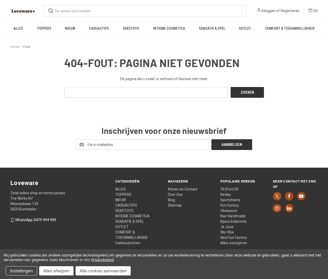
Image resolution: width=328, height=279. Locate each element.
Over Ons (175, 194)
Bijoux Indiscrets (233, 221)
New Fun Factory (233, 237)
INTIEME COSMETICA (169, 28)
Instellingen (21, 271)
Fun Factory (229, 205)
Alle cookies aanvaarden (103, 271)
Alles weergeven (233, 243)
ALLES (18, 28)
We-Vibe (227, 232)
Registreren (290, 11)
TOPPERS (44, 28)
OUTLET (245, 28)
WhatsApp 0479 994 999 (35, 220)
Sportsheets (230, 200)
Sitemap (175, 205)
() (315, 11)
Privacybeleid (102, 259)
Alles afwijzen (56, 271)
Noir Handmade (232, 216)
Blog (171, 200)
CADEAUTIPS (99, 28)
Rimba (225, 194)
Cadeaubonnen (127, 243)
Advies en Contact (182, 189)
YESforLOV (229, 189)
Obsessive (228, 211)
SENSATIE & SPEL (212, 28)
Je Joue (226, 227)
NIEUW (70, 28)
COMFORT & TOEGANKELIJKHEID (290, 28)
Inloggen (268, 11)
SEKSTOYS (131, 28)
